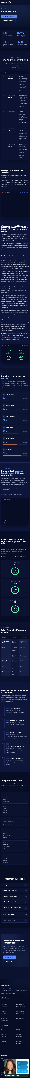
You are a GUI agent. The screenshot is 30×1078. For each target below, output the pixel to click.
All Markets (3, 1041)
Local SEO (3, 1016)
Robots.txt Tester (20, 1018)
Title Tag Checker (20, 1016)
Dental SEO (3, 1039)
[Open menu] (28, 2)
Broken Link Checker (20, 1006)
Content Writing (4, 1020)
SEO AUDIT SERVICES (9, 16)
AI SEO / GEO (4, 1018)
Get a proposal (9, 957)
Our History (18, 1034)
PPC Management (5, 1023)
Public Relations (4, 1025)
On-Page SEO (4, 1013)
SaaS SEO (3, 1036)
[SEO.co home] (6, 2)
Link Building (4, 1006)
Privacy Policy (3, 1074)
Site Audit (18, 1009)
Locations (18, 1043)
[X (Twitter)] (5, 997)
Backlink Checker (20, 1004)
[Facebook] (8, 997)
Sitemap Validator (20, 1011)
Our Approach (19, 1036)
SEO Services (4, 1004)
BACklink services (8, 20)
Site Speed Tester (20, 1013)
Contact (18, 1046)
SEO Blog (18, 1041)
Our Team (18, 1039)
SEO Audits (3, 1011)
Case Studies (19, 1032)
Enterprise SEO (4, 1032)
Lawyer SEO (4, 1034)
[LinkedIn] (2, 997)
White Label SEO (4, 1009)
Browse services (10, 961)
